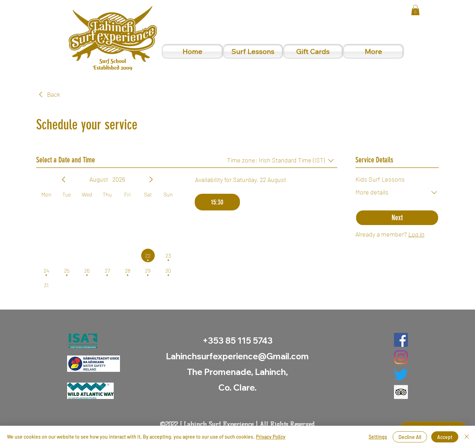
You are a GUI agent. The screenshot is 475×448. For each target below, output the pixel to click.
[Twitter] (401, 375)
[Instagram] (401, 357)
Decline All (409, 437)
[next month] (151, 179)
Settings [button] (378, 437)
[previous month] (63, 179)
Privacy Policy (270, 437)
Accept (444, 437)
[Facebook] (401, 340)
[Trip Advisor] (401, 392)
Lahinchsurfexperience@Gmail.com (237, 356)
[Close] (466, 436)
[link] (415, 10)
